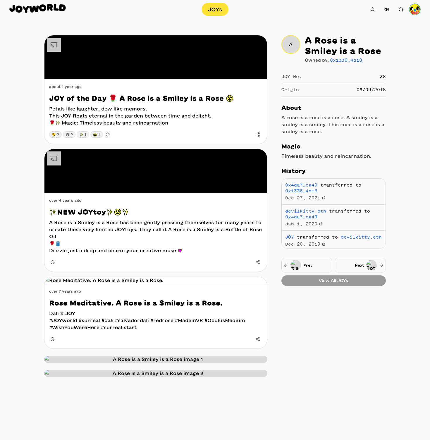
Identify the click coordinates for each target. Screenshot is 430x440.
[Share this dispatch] (257, 134)
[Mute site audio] (387, 9)
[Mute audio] (258, 70)
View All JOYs (333, 281)
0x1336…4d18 (346, 60)
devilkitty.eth (305, 211)
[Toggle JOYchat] (401, 9)
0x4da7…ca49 (301, 185)
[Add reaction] (107, 134)
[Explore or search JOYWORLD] (373, 9)
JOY (289, 237)
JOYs (215, 9)
